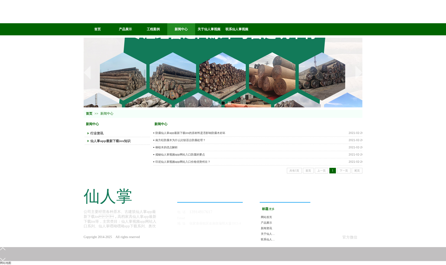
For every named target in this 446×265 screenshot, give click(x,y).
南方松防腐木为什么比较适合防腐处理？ (180, 140)
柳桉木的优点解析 (166, 147)
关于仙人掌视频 (268, 233)
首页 (89, 113)
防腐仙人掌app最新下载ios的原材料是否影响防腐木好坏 (190, 133)
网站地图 (5, 263)
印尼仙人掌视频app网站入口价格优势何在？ (182, 161)
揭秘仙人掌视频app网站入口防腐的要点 (180, 154)
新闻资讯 (266, 228)
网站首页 (266, 217)
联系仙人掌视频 (268, 239)
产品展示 (266, 222)
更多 (272, 209)
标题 (265, 209)
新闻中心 (106, 113)
